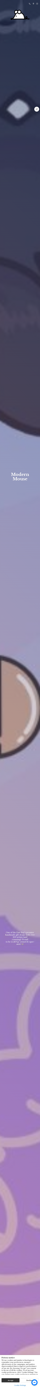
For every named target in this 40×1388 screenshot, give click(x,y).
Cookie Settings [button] (20, 1385)
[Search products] (36, 109)
